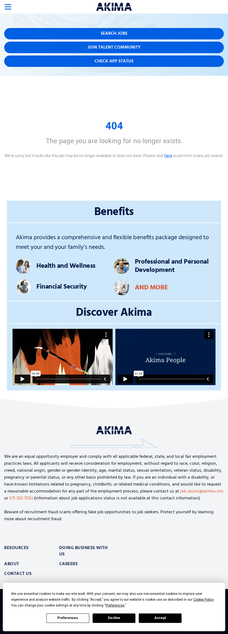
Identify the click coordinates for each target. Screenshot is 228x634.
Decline (114, 618)
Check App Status (114, 61)
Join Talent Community (114, 47)
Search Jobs (114, 33)
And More (151, 287)
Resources (16, 548)
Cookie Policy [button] (203, 600)
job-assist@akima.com (201, 491)
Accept (160, 618)
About (11, 564)
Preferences (67, 618)
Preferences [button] (115, 605)
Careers (68, 564)
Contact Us (17, 573)
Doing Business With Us (83, 551)
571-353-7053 (21, 498)
